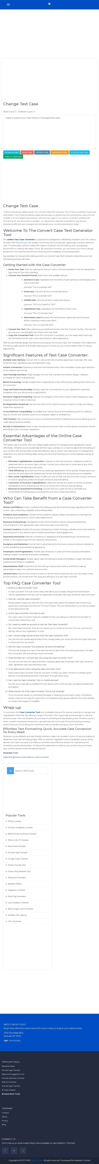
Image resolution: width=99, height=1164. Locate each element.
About (4, 1117)
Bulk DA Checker (9, 1082)
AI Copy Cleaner (8, 1090)
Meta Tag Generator (17, 896)
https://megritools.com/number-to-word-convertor (26, 757)
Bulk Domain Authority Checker (22, 834)
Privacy (5, 1121)
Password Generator (17, 877)
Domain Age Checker (17, 852)
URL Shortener (14, 921)
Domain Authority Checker (13, 1078)
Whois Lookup (14, 821)
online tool (50, 745)
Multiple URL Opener (17, 915)
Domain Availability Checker (20, 827)
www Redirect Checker (18, 903)
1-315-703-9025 (14, 1041)
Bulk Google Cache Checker (20, 909)
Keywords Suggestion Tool (13, 1074)
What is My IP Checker (18, 840)
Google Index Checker (18, 859)
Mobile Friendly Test (17, 865)
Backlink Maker (15, 884)
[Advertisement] (49, 30)
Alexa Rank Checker (17, 846)
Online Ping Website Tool (19, 871)
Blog (4, 1124)
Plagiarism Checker (16, 890)
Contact (5, 1113)
